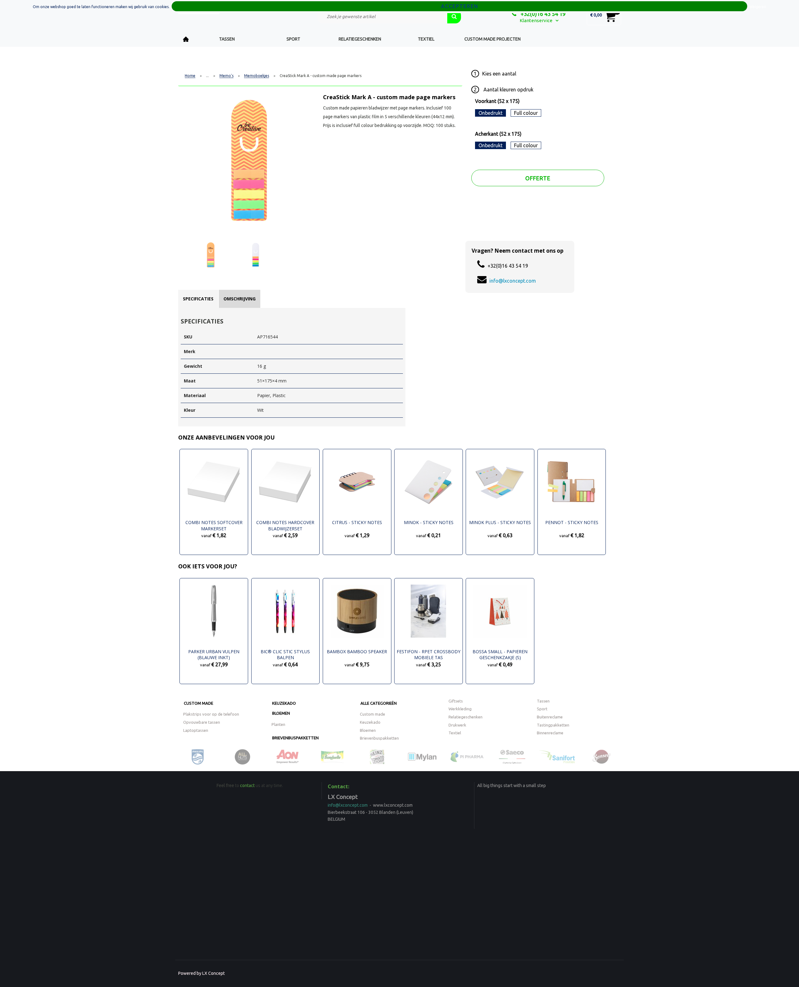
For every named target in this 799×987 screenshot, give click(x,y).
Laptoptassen (195, 730)
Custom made (198, 703)
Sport (293, 38)
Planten (278, 724)
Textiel (426, 38)
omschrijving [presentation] (239, 299)
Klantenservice (536, 20)
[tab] (198, 299)
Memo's (226, 76)
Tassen (227, 38)
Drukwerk (457, 725)
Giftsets (456, 701)
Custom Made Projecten (492, 38)
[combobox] (382, 16)
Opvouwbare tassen (201, 722)
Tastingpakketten (553, 725)
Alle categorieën (378, 703)
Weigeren (757, 7)
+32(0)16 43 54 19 (542, 14)
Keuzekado (284, 703)
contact (247, 785)
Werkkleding (460, 709)
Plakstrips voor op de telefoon (211, 714)
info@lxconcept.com (512, 281)
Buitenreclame (550, 717)
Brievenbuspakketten (295, 738)
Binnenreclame (550, 733)
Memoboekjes (256, 76)
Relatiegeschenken (360, 38)
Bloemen (281, 713)
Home (186, 39)
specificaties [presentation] (198, 299)
